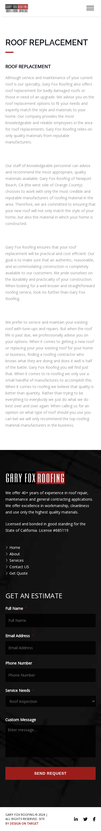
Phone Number (18, 663)
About (14, 553)
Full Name (16, 608)
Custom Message (20, 719)
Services (16, 560)
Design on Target (24, 823)
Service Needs (19, 690)
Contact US (19, 566)
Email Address (19, 635)
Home (14, 547)
